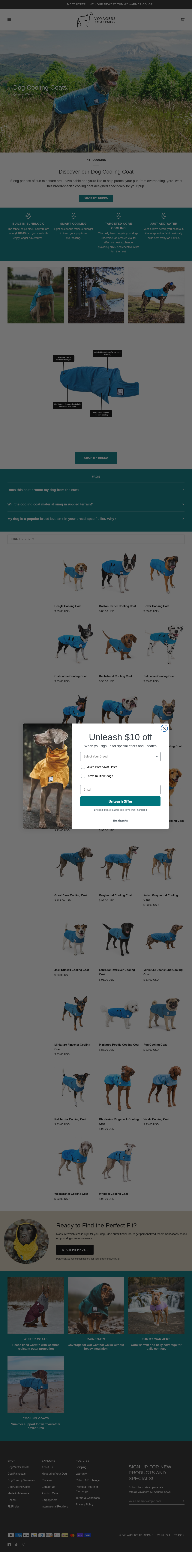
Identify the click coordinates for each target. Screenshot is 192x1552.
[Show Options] (157, 756)
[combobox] (119, 756)
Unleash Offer (120, 801)
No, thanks (120, 820)
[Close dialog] (164, 728)
